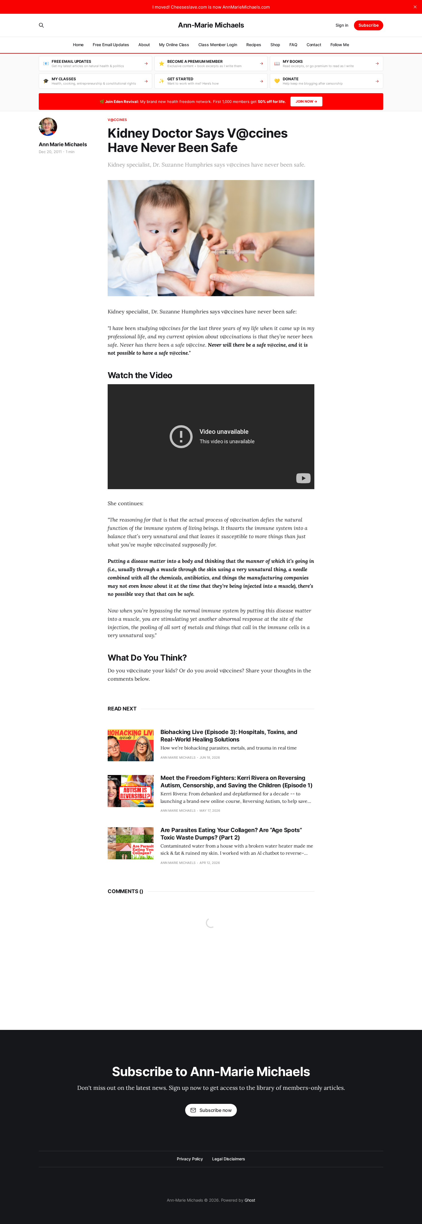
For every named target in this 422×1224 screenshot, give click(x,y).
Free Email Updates (111, 44)
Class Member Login (217, 44)
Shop (275, 44)
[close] (415, 6)
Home (78, 44)
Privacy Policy (190, 1158)
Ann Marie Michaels (63, 144)
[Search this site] (41, 25)
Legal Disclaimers (228, 1158)
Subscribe (369, 25)
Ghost (250, 1200)
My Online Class (174, 44)
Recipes (253, 44)
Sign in (342, 25)
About (144, 44)
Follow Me (339, 44)
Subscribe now (216, 1110)
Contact (314, 44)
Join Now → (306, 101)
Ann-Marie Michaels (211, 25)
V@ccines (117, 120)
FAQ (293, 44)
